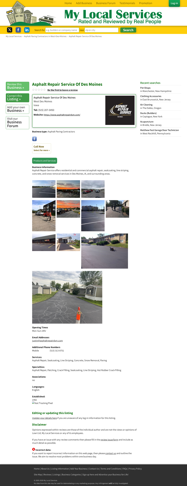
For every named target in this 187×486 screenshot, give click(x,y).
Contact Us (94, 468)
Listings (56, 474)
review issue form (109, 439)
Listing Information (60, 468)
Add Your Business (78, 468)
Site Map (38, 474)
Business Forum (14, 122)
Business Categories (71, 474)
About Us (45, 468)
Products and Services (44, 160)
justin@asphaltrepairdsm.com (47, 340)
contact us (110, 453)
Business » (15, 86)
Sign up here (88, 474)
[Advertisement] (93, 59)
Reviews (47, 474)
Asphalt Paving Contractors (61, 131)
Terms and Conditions (111, 468)
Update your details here (44, 418)
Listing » (14, 98)
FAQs (125, 468)
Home (37, 468)
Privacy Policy (135, 468)
